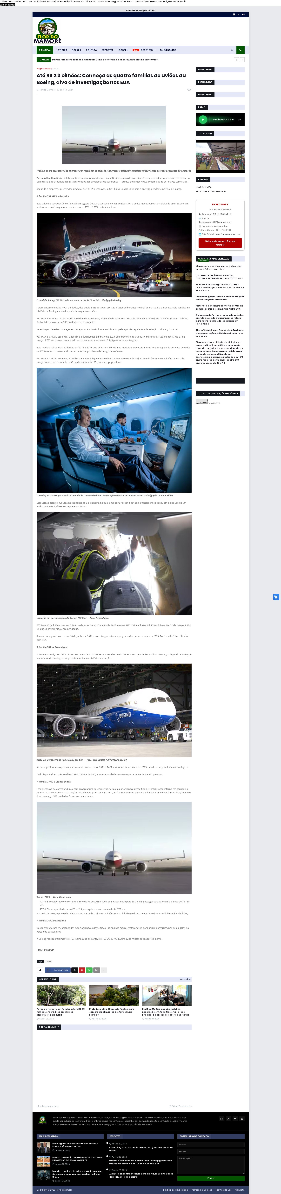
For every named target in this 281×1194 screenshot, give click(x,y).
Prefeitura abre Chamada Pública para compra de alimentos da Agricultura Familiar (111, 1012)
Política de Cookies (202, 1189)
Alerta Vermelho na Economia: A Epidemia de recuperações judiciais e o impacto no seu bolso (220, 333)
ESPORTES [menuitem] (108, 50)
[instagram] (220, 373)
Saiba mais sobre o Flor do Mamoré (220, 243)
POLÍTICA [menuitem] (91, 50)
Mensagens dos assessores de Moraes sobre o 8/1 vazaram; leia (218, 268)
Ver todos (185, 979)
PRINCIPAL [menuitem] (45, 50)
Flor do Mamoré (64, 1189)
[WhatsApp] (89, 970)
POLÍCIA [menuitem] (76, 50)
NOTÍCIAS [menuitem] (61, 50)
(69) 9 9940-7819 (222, 214)
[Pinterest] (82, 970)
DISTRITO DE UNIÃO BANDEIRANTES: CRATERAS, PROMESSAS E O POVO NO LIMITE (219, 277)
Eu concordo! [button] (7, 4)
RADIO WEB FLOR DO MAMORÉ (211, 191)
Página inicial (44, 68)
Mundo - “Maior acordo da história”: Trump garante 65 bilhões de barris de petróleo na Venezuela (140, 1162)
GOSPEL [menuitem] (123, 50)
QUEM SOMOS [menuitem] (168, 50)
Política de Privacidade (175, 1189)
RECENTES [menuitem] (147, 50)
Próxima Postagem (180, 1106)
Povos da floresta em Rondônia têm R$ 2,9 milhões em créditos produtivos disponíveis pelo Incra (61, 1012)
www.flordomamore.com (227, 234)
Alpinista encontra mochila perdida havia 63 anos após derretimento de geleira (141, 1175)
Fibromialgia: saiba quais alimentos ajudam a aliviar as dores (141, 1149)
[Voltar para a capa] (47, 31)
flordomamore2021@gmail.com (215, 222)
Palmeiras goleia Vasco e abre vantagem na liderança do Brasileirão (92, 59)
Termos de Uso (224, 1189)
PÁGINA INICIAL (203, 186)
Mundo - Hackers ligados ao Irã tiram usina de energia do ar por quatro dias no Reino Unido (220, 287)
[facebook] (220, 370)
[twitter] (220, 372)
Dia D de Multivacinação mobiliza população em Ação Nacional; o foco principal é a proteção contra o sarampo (165, 1012)
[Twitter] (74, 970)
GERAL (56, 68)
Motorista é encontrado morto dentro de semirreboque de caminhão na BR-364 (219, 307)
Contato (240, 1189)
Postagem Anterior (48, 1106)
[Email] (96, 970)
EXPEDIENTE (220, 204)
